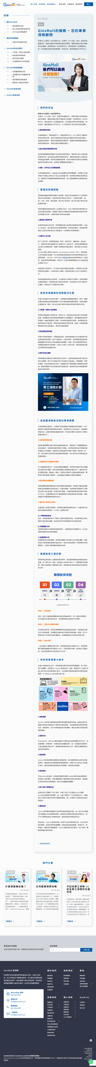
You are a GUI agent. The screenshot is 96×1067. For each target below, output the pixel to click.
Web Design (88, 1059)
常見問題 (82, 978)
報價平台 (50, 984)
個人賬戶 (82, 1008)
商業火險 (50, 1019)
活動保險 (50, 1016)
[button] (88, 4)
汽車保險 (66, 1004)
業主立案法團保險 (52, 1024)
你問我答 (70, 4)
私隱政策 (50, 990)
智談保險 (66, 978)
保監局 (64, 257)
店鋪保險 (50, 1010)
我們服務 (50, 978)
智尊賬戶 (82, 1005)
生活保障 (66, 1014)
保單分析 (50, 981)
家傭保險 (66, 1009)
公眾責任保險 (51, 1030)
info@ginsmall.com (18, 1001)
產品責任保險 (51, 1035)
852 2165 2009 (16, 1008)
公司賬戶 (82, 1002)
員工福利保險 (51, 1021)
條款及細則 (50, 987)
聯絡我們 (79, 4)
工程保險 (50, 1007)
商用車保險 (50, 1032)
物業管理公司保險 (52, 1027)
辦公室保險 (50, 1013)
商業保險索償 (84, 984)
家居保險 (66, 1007)
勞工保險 (50, 1005)
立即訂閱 (86, 950)
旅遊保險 (66, 1002)
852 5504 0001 (16, 995)
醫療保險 (66, 1012)
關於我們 (62, 4)
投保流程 (82, 981)
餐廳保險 (50, 1002)
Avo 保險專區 (68, 1017)
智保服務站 (67, 975)
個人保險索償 (84, 986)
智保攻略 (66, 981)
